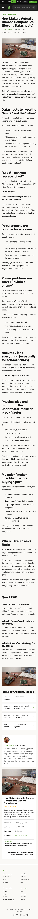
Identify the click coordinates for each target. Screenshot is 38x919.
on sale (5, 882)
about (22, 891)
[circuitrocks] (9, 7)
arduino (23, 877)
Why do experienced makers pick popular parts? (16, 717)
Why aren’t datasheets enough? (14, 698)
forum (5, 891)
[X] (24, 915)
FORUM (19, 1)
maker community (8, 900)
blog (4, 894)
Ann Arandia (20, 745)
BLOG (14, 1)
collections (7, 877)
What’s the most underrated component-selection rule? (16, 707)
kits (4, 880)
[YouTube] (17, 915)
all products (7, 874)
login (25, 1)
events (5, 897)
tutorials (23, 874)
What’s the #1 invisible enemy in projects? (15, 726)
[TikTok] (21, 915)
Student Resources (9, 14)
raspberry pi (24, 880)
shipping (23, 897)
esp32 (22, 882)
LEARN (9, 1)
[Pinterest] (27, 915)
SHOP (3, 1)
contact (23, 894)
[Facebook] (11, 915)
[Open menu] (3, 7)
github (22, 900)
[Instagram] (14, 915)
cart (33, 1)
